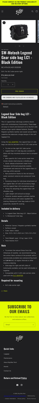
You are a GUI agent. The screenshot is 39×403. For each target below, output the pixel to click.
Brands (6, 366)
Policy (24, 377)
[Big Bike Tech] (19, 338)
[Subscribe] (33, 325)
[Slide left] (15, 46)
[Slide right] (24, 46)
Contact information (10, 398)
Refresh (5, 106)
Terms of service (31, 398)
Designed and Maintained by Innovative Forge (15, 395)
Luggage (6, 354)
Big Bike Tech (21, 393)
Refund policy (31, 395)
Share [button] (5, 291)
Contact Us (7, 371)
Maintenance (8, 358)
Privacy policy (21, 398)
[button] (2, 11)
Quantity (4, 81)
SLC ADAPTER (13, 142)
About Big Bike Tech (10, 362)
